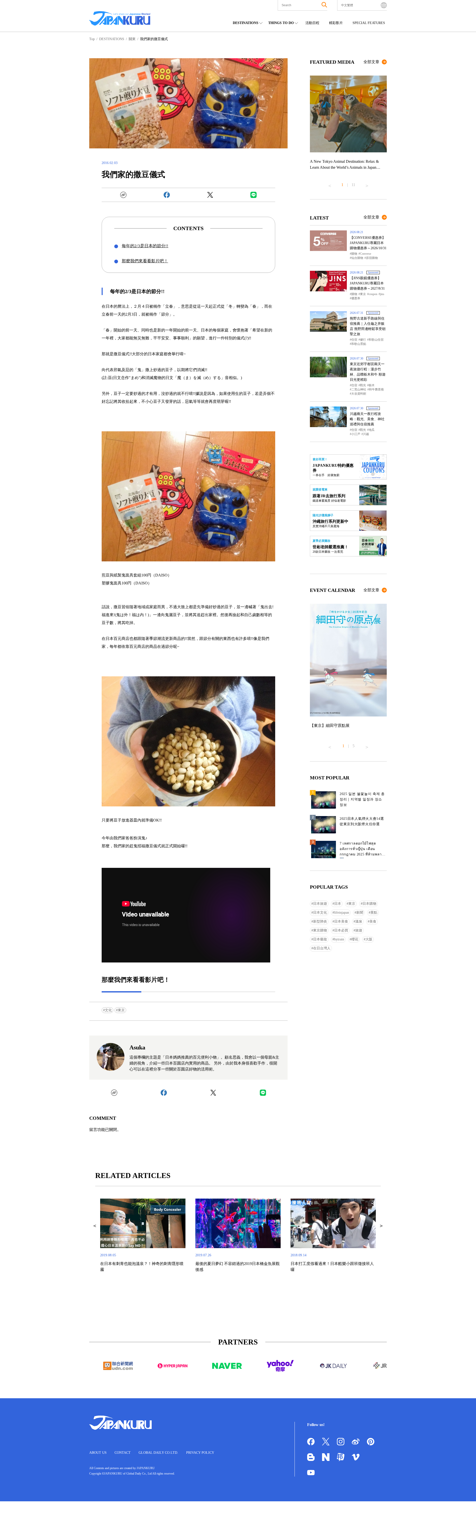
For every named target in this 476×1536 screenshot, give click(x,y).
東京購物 (320, 930)
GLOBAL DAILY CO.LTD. (158, 1452)
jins (382, 294)
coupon (373, 294)
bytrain (339, 939)
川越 (366, 434)
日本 (337, 903)
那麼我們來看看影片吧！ (145, 261)
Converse (365, 253)
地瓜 (372, 429)
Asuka (137, 1047)
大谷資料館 (358, 393)
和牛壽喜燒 (376, 389)
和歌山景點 (358, 343)
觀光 (363, 385)
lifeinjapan (341, 912)
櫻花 (354, 939)
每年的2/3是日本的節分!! (145, 246)
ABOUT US (98, 1452)
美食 (372, 921)
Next (366, 184)
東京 (121, 1010)
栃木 (372, 385)
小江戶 (355, 434)
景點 (373, 912)
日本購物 (369, 903)
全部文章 (371, 62)
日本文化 (320, 912)
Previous (329, 184)
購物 (354, 253)
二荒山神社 (358, 389)
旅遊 (358, 930)
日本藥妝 (320, 939)
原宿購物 (372, 257)
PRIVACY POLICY (200, 1452)
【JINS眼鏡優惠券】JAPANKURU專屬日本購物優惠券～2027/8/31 (367, 283)
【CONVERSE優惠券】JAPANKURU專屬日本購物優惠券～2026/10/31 (368, 243)
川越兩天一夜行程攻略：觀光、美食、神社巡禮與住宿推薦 (367, 419)
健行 (363, 339)
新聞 (359, 912)
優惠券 (355, 298)
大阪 (368, 939)
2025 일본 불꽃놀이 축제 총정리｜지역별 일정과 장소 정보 (362, 799)
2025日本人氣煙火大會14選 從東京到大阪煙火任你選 (362, 821)
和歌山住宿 (376, 339)
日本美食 (341, 921)
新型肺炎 (320, 921)
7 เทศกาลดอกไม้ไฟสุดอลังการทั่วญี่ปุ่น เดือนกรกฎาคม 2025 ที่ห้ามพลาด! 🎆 (363, 850)
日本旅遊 (320, 903)
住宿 (354, 339)
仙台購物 (357, 257)
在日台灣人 (321, 948)
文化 (108, 1010)
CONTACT (123, 1452)
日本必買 (341, 930)
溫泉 (358, 921)
